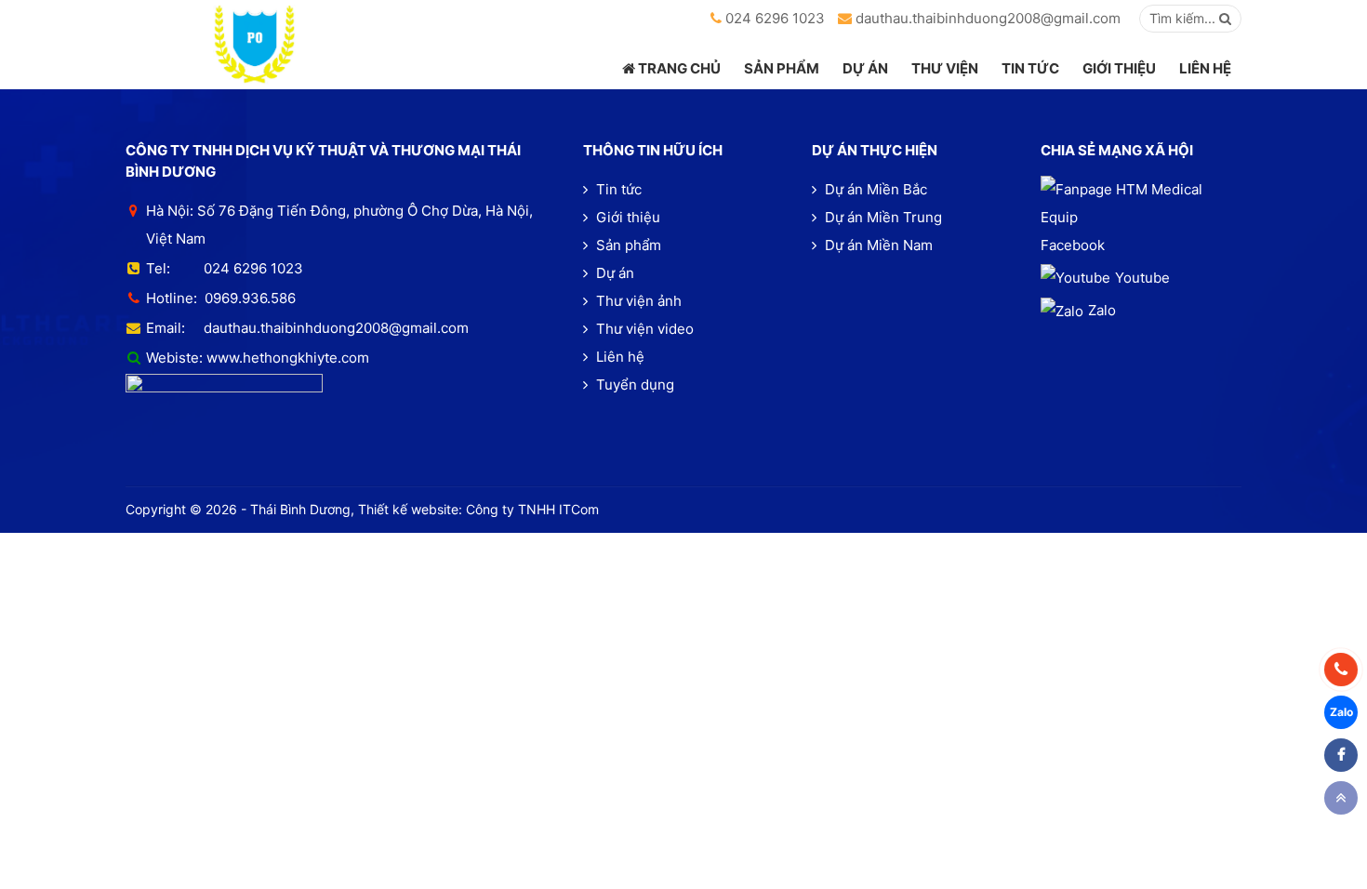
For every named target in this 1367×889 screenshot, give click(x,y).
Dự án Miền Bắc (874, 189)
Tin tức (617, 189)
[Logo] (254, 45)
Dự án (613, 273)
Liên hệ (618, 356)
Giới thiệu (626, 217)
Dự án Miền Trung (881, 217)
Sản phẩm (626, 245)
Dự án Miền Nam (877, 245)
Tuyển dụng (633, 384)
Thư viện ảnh (637, 301)
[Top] (1341, 798)
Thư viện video (643, 329)
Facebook (1073, 245)
